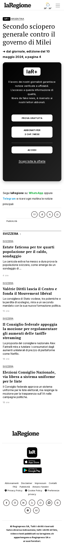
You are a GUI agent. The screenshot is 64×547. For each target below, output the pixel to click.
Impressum (40, 483)
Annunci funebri (40, 487)
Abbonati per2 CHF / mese (32, 132)
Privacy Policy (14, 490)
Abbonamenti (12, 483)
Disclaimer (26, 483)
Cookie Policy (34, 490)
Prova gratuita (32, 118)
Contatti (53, 483)
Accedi (32, 150)
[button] (6, 503)
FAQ (15, 487)
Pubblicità (25, 487)
